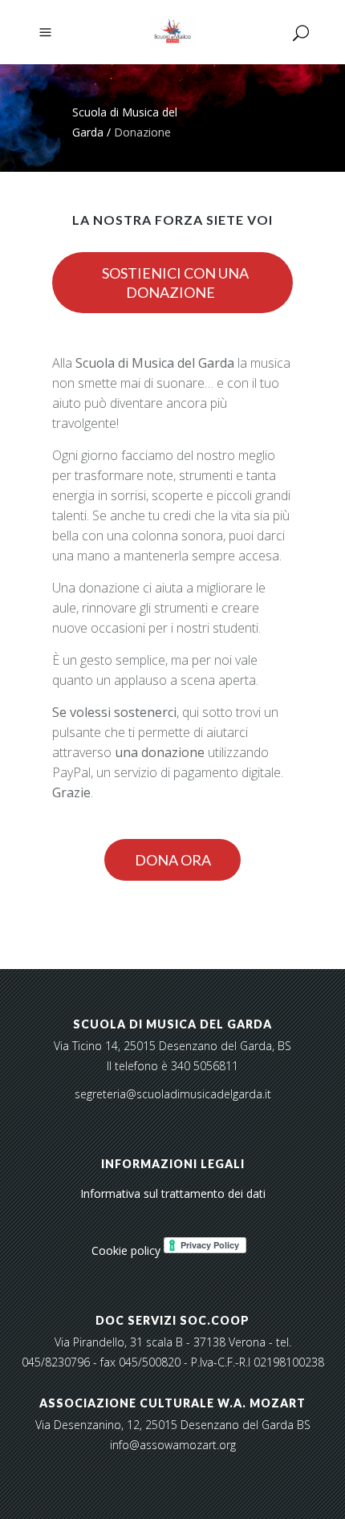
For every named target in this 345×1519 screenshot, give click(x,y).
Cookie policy (125, 1250)
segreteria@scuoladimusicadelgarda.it (173, 1094)
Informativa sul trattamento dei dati (173, 1193)
